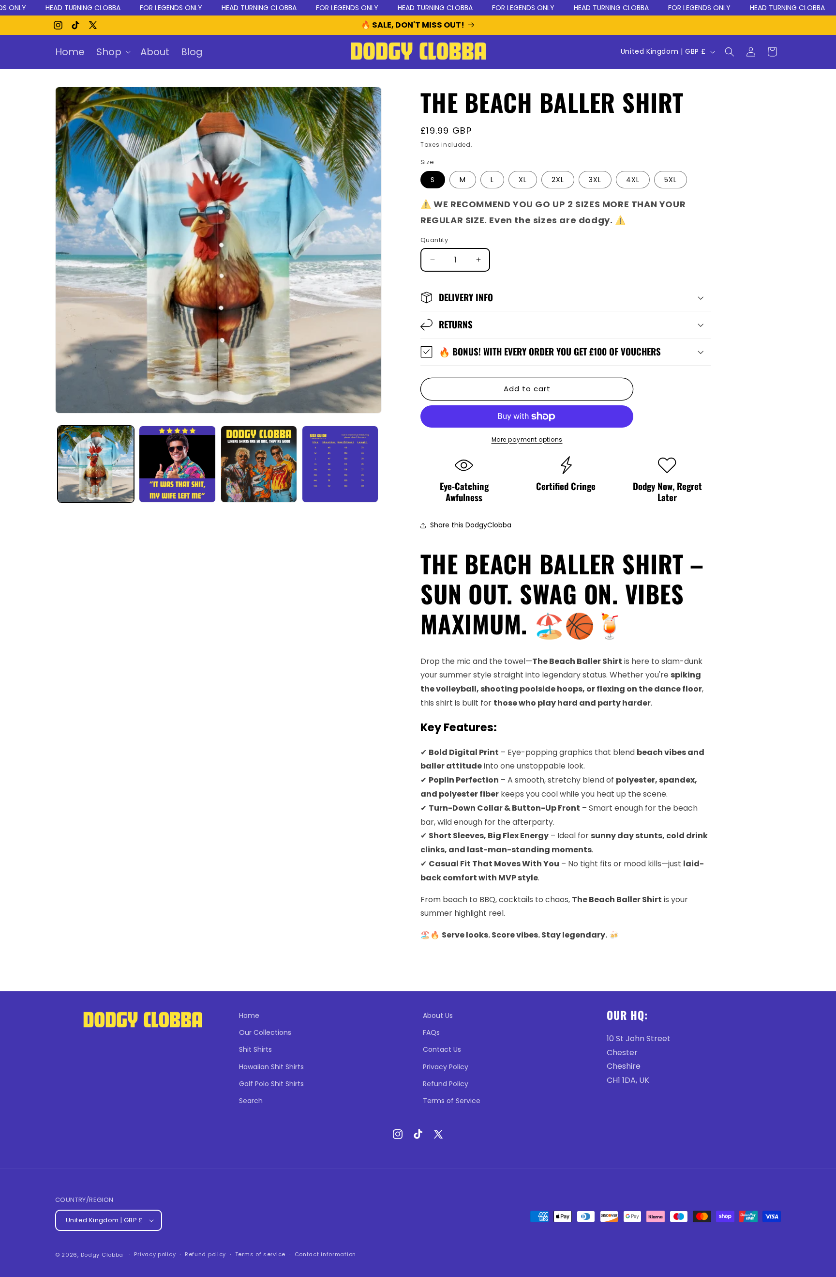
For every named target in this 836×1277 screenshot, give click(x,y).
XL (523, 180)
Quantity (434, 240)
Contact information (325, 1254)
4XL (633, 180)
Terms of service (260, 1254)
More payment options (527, 439)
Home (249, 1015)
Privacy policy (155, 1254)
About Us (438, 1015)
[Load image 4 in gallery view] (340, 464)
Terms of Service (451, 1101)
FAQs (431, 1032)
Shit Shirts (255, 1049)
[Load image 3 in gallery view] (259, 464)
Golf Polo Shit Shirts (271, 1084)
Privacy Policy (445, 1067)
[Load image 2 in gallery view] (177, 464)
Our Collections (265, 1032)
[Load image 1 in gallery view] (96, 464)
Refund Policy (445, 1084)
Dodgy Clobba (102, 1255)
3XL (595, 180)
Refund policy (205, 1254)
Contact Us (442, 1049)
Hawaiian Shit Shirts (271, 1067)
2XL (558, 180)
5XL (670, 180)
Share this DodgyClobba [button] (470, 525)
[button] (112, 52)
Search (251, 1101)
